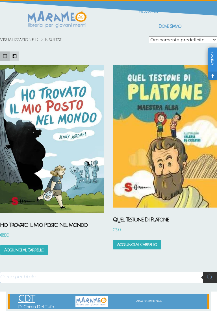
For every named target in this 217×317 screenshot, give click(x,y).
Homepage (148, 11)
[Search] (210, 277)
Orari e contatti (185, 11)
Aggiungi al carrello (24, 250)
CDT (26, 298)
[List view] (14, 56)
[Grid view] (5, 56)
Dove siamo (170, 26)
